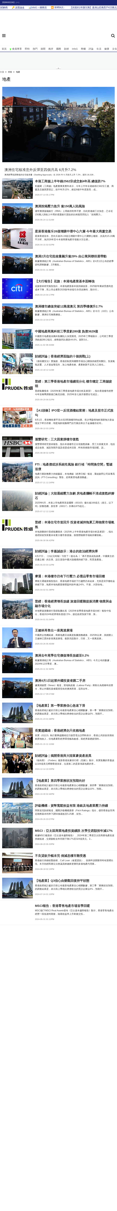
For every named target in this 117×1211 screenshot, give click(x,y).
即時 (27, 49)
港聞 (43, 49)
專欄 (83, 49)
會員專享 (17, 49)
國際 (58, 49)
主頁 (2, 72)
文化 (114, 49)
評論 (91, 49)
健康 (106, 49)
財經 (66, 49)
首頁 (4, 49)
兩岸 (50, 49)
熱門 (35, 49)
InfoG (75, 49)
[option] (58, 124)
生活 (98, 49)
